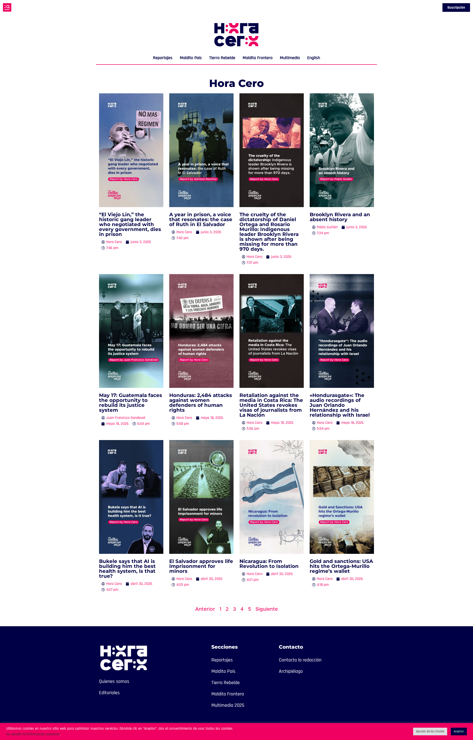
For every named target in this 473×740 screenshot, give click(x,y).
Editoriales (109, 693)
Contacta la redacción (300, 660)
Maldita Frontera (257, 58)
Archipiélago (291, 671)
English (313, 58)
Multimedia (290, 58)
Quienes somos (114, 681)
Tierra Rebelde (222, 58)
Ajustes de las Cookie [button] (430, 731)
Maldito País (191, 58)
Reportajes (162, 58)
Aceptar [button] (459, 731)
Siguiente (266, 609)
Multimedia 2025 (227, 705)
